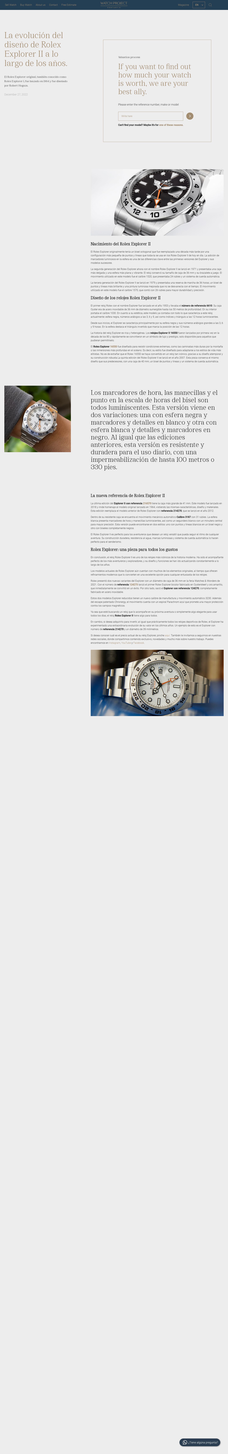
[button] (190, 116)
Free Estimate (68, 4)
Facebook (138, 642)
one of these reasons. (171, 125)
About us (40, 4)
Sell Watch (10, 4)
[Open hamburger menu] (219, 5)
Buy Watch (26, 4)
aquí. (168, 635)
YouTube (126, 642)
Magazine (183, 4)
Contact (53, 4)
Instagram (114, 642)
